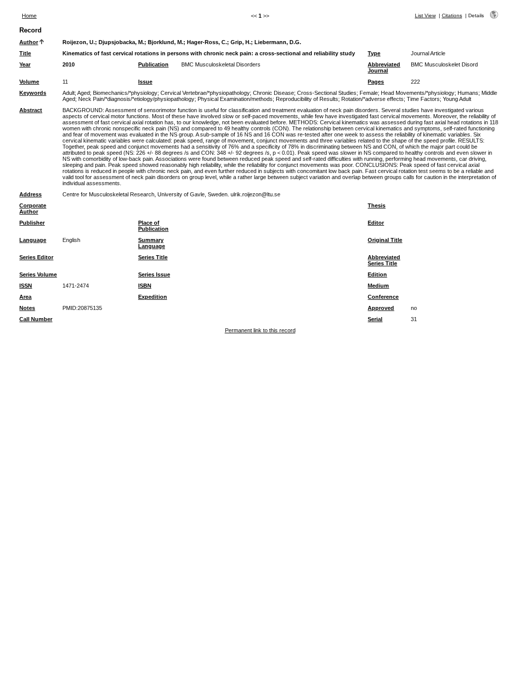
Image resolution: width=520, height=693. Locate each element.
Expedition (152, 297)
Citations (452, 15)
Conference (383, 297)
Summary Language (151, 243)
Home (29, 16)
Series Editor (36, 257)
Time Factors (423, 99)
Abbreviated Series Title (384, 260)
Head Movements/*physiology (417, 93)
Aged (83, 93)
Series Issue (154, 274)
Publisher (32, 223)
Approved (381, 308)
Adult (68, 93)
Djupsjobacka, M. (121, 42)
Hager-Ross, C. (207, 42)
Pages (376, 82)
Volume (29, 82)
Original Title (385, 240)
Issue (145, 82)
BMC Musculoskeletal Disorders (221, 64)
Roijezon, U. (78, 42)
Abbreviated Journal (384, 67)
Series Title (153, 257)
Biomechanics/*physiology (125, 93)
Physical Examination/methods (235, 99)
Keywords (32, 93)
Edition (377, 274)
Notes (27, 308)
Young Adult (457, 99)
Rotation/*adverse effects (372, 99)
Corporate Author (32, 208)
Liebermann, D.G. (277, 42)
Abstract (30, 110)
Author (28, 42)
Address (30, 194)
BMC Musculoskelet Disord (444, 64)
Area (25, 297)
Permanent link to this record (260, 330)
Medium (378, 286)
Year (24, 64)
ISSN (25, 286)
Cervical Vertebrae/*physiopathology (205, 93)
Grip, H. (241, 42)
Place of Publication (153, 226)
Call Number (35, 319)
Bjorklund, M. (165, 42)
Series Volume (38, 274)
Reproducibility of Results (307, 99)
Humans (468, 93)
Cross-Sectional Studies (326, 93)
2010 (68, 64)
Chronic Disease (273, 93)
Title (25, 53)
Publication (153, 64)
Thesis (376, 205)
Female (369, 93)
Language (32, 240)
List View (425, 15)
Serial (375, 319)
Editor (376, 223)
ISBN (144, 286)
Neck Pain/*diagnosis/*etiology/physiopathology (136, 99)
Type (374, 53)
